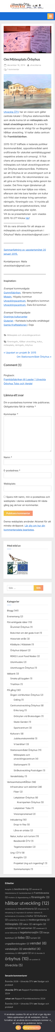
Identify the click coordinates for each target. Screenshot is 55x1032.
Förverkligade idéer (17, 622)
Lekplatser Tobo (22, 808)
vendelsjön (13, 948)
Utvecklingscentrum (15, 300)
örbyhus (29, 345)
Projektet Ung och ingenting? (29, 863)
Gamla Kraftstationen (15, 324)
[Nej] (51, 1021)
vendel (38, 943)
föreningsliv (12, 341)
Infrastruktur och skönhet (23, 786)
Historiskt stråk (18, 638)
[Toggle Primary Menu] (50, 16)
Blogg (10, 610)
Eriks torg (19, 710)
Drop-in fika (20, 824)
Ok (18, 1027)
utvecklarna (35, 65)
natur (27, 924)
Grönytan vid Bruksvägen (27, 716)
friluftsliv (12, 898)
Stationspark (20, 764)
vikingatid (24, 953)
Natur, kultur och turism (22, 836)
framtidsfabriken (26, 893)
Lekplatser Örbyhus (24, 797)
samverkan (28, 928)
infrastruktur (43, 909)
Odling (17, 699)
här (27, 218)
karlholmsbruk (11, 916)
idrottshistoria (11, 909)
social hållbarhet (12, 933)
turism (35, 938)
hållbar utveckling (27, 341)
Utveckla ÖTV (20, 4)
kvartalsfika (13, 920)
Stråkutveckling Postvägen (28, 770)
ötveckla (14, 965)
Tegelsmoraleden (23, 846)
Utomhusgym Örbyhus (22, 667)
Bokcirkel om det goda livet (24, 632)
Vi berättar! (19, 744)
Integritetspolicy (31, 1027)
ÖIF (33, 953)
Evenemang (13, 616)
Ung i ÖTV (15, 852)
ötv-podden (34, 960)
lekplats (24, 920)
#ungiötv (18, 857)
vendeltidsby (11, 953)
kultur (39, 341)
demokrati (37, 889)
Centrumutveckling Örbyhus (25, 705)
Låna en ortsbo (21, 830)
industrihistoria (27, 908)
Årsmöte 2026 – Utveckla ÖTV (19, 981)
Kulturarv (15, 733)
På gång (11, 690)
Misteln (7, 296)
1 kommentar (13, 69)
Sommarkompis (22, 869)
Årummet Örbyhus (19, 627)
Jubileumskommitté (24, 738)
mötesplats (9, 345)
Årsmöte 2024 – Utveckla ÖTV (19, 1004)
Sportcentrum (21, 727)
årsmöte (41, 953)
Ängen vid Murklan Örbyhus (25, 695)
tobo (24, 937)
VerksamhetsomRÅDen (19, 782)
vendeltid (31, 949)
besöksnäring (23, 889)
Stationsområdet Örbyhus (23, 750)
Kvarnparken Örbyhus (28, 802)
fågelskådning (24, 898)
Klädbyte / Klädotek (20, 644)
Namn (8, 457)
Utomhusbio (16, 662)
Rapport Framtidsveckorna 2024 (30, 998)
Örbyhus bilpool (18, 650)
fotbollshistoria (11, 893)
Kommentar (11, 414)
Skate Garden (21, 722)
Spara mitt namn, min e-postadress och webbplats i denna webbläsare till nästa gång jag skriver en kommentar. (27, 501)
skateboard (41, 928)
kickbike (22, 916)
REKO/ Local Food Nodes (23, 656)
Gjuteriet (9, 320)
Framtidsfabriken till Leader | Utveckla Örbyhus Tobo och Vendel (25, 381)
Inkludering (16, 819)
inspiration (21, 913)
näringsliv (19, 345)
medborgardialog (39, 919)
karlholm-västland (34, 913)
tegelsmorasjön (31, 932)
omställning (12, 928)
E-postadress (12, 470)
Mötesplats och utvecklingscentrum (23, 335)
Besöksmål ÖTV (22, 841)
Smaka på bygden (19, 678)
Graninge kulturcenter (15, 316)
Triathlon (15, 684)
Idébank (11, 673)
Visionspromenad (23, 814)
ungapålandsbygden (17, 943)
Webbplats (9, 483)
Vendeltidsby (17, 776)
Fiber (16, 791)
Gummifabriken (12, 292)
